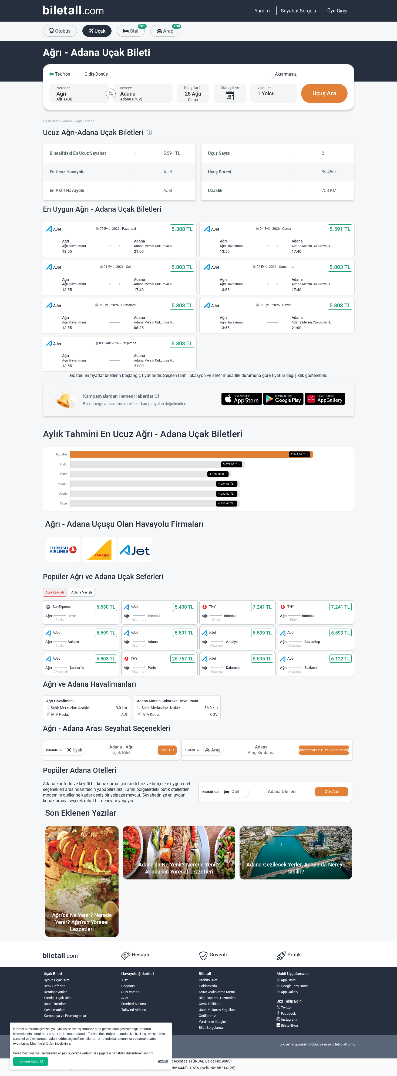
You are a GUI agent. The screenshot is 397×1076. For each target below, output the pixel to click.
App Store (288, 980)
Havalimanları (54, 1010)
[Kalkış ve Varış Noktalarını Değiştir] (111, 93)
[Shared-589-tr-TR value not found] (324, 750)
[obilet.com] (73, 15)
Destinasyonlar (55, 992)
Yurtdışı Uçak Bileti (58, 998)
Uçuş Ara (324, 93)
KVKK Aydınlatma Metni (217, 992)
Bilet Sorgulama (211, 1028)
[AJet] (135, 549)
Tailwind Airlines (133, 1010)
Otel (137, 29)
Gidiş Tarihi (193, 87)
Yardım (262, 11)
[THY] (63, 549)
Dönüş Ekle (230, 87)
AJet (124, 998)
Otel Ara (331, 791)
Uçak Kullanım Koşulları (217, 1010)
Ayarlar (163, 1061)
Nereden (63, 88)
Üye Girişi (337, 11)
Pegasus (128, 986)
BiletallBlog (289, 1025)
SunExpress (130, 992)
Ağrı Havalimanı (60, 701)
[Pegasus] (99, 549)
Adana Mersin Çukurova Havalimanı (167, 701)
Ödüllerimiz (207, 1016)
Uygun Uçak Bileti (57, 980)
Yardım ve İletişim (212, 1022)
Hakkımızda (208, 986)
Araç (170, 29)
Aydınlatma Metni (25, 1043)
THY (124, 980)
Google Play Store (294, 986)
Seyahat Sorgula (298, 11)
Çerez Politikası (210, 1004)
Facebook (288, 1013)
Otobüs (62, 31)
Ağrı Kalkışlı (54, 592)
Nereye (126, 88)
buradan (51, 1053)
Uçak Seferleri (54, 986)
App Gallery (289, 992)
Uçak (99, 31)
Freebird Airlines (133, 1004)
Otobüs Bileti (208, 980)
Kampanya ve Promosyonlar (65, 1016)
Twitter (286, 1008)
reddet (62, 1039)
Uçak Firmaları (55, 1004)
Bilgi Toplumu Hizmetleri (217, 998)
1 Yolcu (266, 93)
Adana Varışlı (81, 592)
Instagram (288, 1019)
